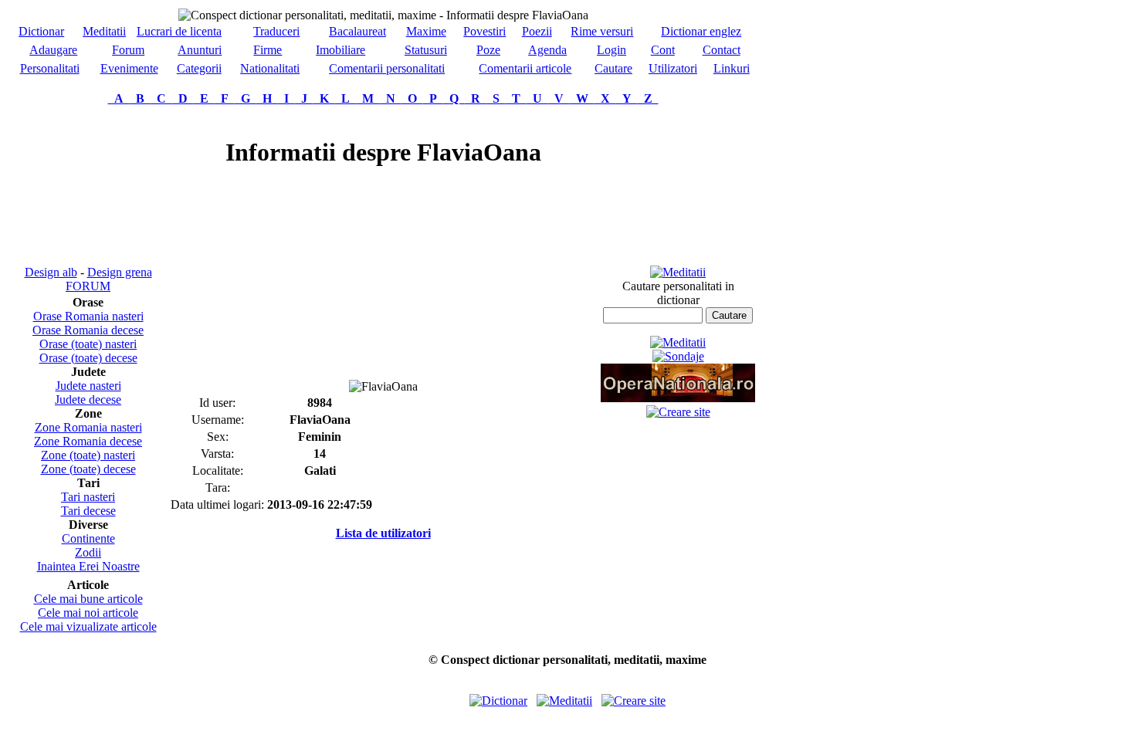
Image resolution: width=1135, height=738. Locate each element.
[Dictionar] (498, 700)
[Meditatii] (678, 272)
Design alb (51, 272)
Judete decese (88, 399)
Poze (488, 49)
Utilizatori (673, 68)
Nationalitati (270, 68)
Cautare (613, 68)
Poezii (537, 31)
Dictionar (41, 31)
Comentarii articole (525, 68)
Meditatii (104, 31)
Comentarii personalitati (387, 68)
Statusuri (426, 49)
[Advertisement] (88, 185)
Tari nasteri (88, 496)
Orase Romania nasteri (88, 316)
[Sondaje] (678, 356)
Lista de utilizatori (383, 533)
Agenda (547, 49)
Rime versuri (602, 31)
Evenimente (129, 68)
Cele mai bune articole (88, 598)
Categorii (199, 68)
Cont (663, 49)
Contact (721, 49)
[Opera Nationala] (678, 398)
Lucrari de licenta (179, 31)
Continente (88, 538)
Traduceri (276, 31)
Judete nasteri (88, 385)
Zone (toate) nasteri (88, 455)
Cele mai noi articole (88, 612)
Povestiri (484, 31)
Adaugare (53, 49)
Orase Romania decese (88, 330)
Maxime (426, 31)
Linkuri (731, 68)
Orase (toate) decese (88, 357)
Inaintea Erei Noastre (88, 566)
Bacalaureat (357, 31)
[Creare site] (678, 411)
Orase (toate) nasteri (88, 343)
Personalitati (50, 68)
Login (611, 49)
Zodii (88, 552)
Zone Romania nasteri (88, 427)
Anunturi (200, 49)
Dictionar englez (701, 31)
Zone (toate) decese (88, 469)
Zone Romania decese (88, 441)
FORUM (88, 286)
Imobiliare (340, 49)
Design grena (119, 272)
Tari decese (88, 510)
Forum (128, 49)
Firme (267, 49)
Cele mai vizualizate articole (88, 626)
